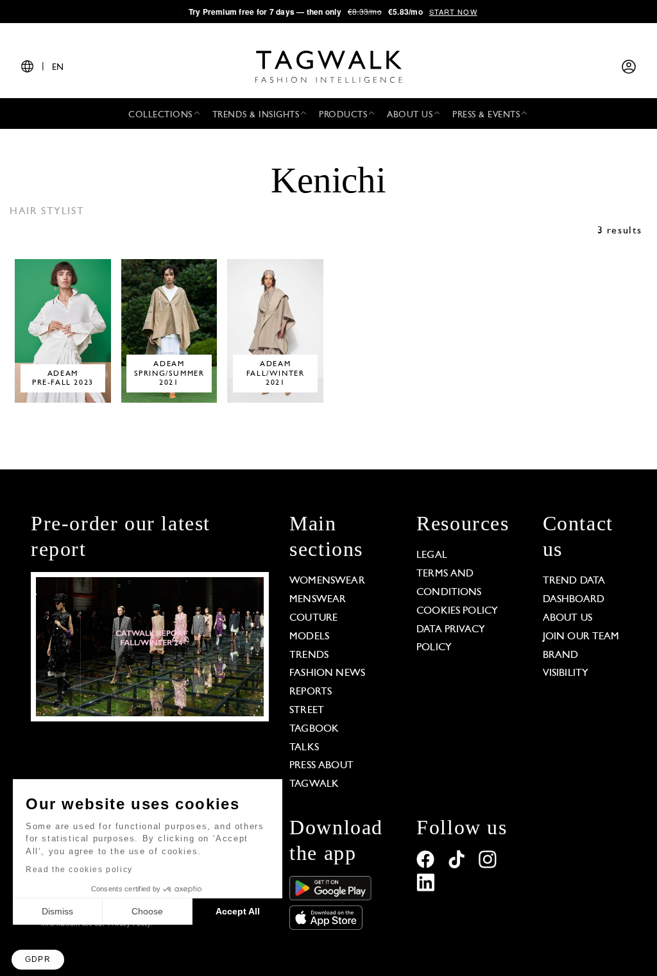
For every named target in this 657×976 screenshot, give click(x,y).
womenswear (327, 581)
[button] (38, 960)
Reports (310, 692)
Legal (431, 555)
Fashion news (327, 673)
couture (313, 618)
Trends (308, 655)
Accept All (238, 911)
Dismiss (57, 911)
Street (306, 710)
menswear (317, 599)
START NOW (453, 11)
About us (567, 618)
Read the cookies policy (79, 869)
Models (309, 637)
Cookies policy (457, 611)
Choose (147, 911)
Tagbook (314, 729)
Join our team (581, 637)
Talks (304, 748)
